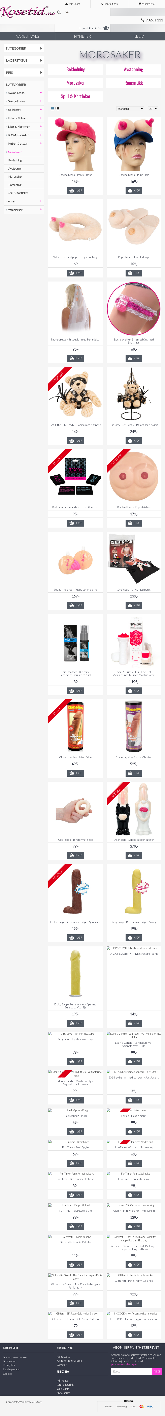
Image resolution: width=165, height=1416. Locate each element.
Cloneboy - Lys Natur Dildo (75, 757)
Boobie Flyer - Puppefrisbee (134, 507)
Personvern (9, 1361)
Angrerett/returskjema (69, 1360)
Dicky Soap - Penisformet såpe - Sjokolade (75, 922)
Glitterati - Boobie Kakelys (76, 1242)
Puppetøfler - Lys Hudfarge (134, 257)
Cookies (7, 1373)
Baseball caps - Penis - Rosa (75, 174)
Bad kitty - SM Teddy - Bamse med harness (75, 424)
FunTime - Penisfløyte (75, 1147)
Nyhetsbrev (63, 1392)
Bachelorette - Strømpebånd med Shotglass (134, 341)
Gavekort (62, 1364)
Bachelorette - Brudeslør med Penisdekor (76, 339)
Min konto (62, 1380)
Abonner (158, 1371)
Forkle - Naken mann (133, 1115)
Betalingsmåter (11, 1369)
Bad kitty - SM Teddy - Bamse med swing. (134, 424)
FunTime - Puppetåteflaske (75, 1210)
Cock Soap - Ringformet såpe (75, 839)
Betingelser (9, 1365)
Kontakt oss (63, 1356)
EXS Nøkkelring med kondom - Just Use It (134, 1077)
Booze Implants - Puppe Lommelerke (76, 589)
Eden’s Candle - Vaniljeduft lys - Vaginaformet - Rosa (75, 1082)
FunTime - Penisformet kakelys (75, 1179)
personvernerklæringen (124, 1364)
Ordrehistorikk (65, 1384)
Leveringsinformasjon (15, 1357)
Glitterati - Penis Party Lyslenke (134, 1280)
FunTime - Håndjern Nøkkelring (134, 1147)
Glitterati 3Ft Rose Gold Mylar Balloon (75, 1319)
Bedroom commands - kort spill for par (75, 507)
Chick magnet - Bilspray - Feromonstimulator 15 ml (75, 673)
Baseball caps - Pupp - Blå (134, 174)
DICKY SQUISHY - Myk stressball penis (133, 953)
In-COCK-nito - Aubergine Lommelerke (134, 1319)
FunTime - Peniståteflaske (134, 1179)
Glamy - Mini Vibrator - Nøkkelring (134, 1210)
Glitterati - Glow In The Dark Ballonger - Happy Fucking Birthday (133, 1247)
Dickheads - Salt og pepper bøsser (133, 839)
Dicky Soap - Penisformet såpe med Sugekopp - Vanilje (75, 1006)
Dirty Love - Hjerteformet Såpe (75, 1039)
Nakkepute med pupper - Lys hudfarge (75, 257)
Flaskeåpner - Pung (75, 1115)
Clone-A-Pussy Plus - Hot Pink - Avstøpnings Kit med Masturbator (134, 673)
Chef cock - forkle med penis (134, 589)
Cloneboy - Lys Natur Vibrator (134, 757)
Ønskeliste (63, 1388)
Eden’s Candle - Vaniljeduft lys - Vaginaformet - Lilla (134, 1044)
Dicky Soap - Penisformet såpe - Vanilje (133, 922)
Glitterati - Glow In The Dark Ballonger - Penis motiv (75, 1285)
